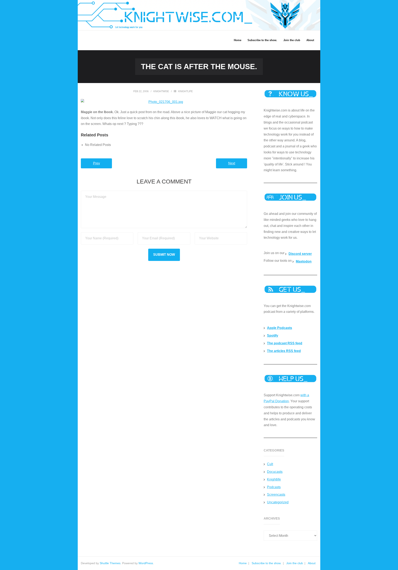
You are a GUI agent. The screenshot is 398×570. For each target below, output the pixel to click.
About (311, 563)
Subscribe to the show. (266, 563)
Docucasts (275, 471)
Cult (270, 464)
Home (243, 563)
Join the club (294, 563)
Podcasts (274, 487)
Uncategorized (278, 502)
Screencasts (276, 494)
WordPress (145, 563)
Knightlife (185, 91)
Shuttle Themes (110, 563)
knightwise (161, 91)
